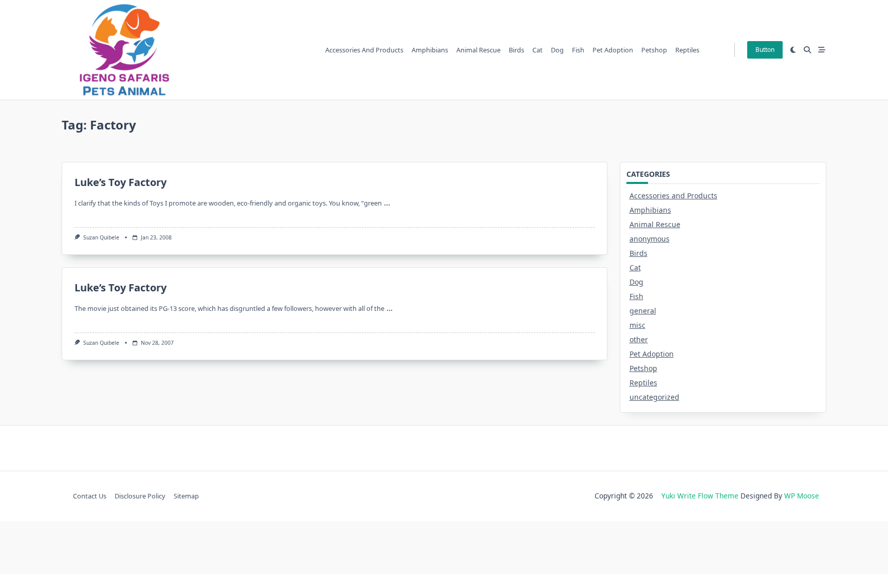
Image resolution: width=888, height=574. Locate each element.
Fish (578, 49)
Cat (537, 49)
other (639, 339)
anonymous (650, 239)
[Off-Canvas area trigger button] (821, 49)
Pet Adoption (613, 49)
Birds (516, 49)
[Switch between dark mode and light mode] (793, 49)
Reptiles (687, 49)
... (387, 202)
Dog (557, 49)
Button (764, 49)
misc (637, 325)
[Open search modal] (807, 49)
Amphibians (430, 49)
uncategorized (654, 397)
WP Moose (801, 496)
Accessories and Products (364, 49)
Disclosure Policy (140, 495)
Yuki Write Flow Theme (699, 496)
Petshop (654, 49)
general (643, 311)
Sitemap (186, 495)
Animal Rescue (478, 49)
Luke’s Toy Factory (120, 182)
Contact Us (89, 495)
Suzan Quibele (101, 237)
